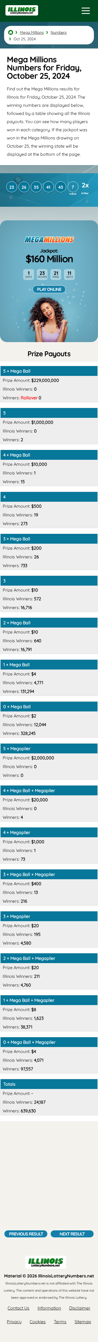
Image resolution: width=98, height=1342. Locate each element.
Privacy (14, 1321)
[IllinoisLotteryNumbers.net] (21, 18)
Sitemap (83, 1321)
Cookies (38, 1321)
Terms (60, 1321)
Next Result (72, 1234)
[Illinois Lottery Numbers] (10, 32)
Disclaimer (79, 1308)
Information (49, 1308)
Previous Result (26, 1234)
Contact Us (18, 1308)
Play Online (49, 289)
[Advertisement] (49, 1178)
